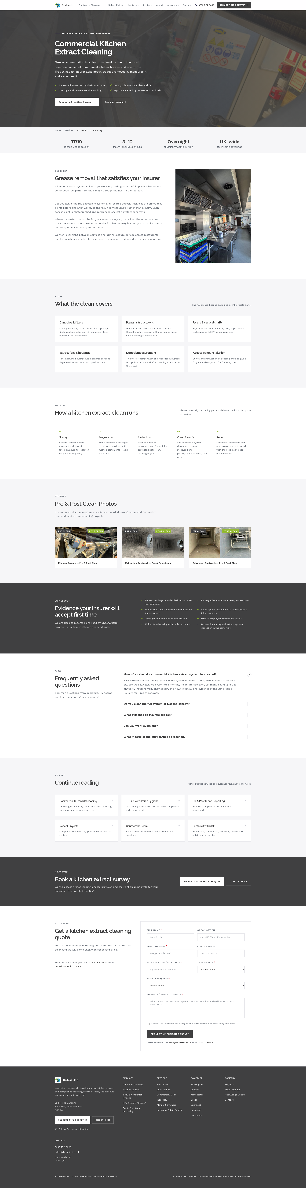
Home (58, 130)
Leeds (194, 1099)
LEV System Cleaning (134, 1103)
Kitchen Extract (115, 5)
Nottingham (197, 1115)
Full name (154, 930)
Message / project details (165, 994)
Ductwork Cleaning (89, 5)
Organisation (206, 930)
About (159, 5)
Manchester (197, 1094)
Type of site (206, 962)
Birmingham (197, 1084)
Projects (147, 5)
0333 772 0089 (238, 881)
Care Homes (163, 1089)
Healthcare (162, 1084)
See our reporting (115, 102)
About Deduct (232, 1089)
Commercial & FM (166, 1094)
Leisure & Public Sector (169, 1110)
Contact (187, 5)
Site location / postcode (164, 962)
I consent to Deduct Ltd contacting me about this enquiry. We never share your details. (193, 1024)
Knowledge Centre (235, 1094)
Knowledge (173, 5)
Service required (159, 978)
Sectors (132, 5)
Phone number (207, 946)
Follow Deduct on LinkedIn (73, 1129)
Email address (157, 946)
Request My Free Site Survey (170, 1034)
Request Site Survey (232, 5)
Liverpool (196, 1105)
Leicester (196, 1110)
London (195, 1089)
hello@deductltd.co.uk (68, 966)
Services (69, 130)
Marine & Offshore (166, 1105)
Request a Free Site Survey (75, 102)
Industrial (162, 1099)
